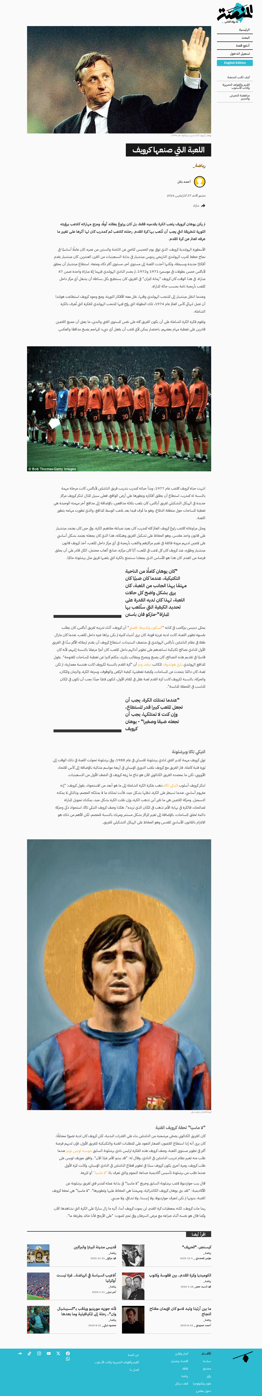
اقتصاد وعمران (179, 1361)
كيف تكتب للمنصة (238, 77)
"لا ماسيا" (100, 1172)
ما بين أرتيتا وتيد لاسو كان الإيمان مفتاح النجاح (185, 1308)
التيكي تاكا (172, 785)
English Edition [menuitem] (235, 63)
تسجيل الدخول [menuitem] (240, 53)
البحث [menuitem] (246, 37)
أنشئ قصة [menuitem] (243, 45)
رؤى (209, 1376)
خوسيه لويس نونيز (79, 1150)
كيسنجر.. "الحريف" (200, 1246)
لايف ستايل (181, 1383)
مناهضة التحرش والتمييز (240, 97)
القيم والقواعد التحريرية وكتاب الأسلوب (236, 86)
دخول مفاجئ (203, 1391)
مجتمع (207, 1368)
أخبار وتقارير (181, 1353)
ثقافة (185, 1368)
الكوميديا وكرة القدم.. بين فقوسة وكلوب (188, 1275)
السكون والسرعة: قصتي (145, 627)
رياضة (200, 165)
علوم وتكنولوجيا (202, 1383)
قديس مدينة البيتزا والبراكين (100, 1246)
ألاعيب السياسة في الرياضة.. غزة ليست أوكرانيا (90, 1275)
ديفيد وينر (144, 664)
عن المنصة (133, 1355)
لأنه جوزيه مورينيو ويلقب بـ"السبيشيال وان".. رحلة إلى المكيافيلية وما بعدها (74, 1308)
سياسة (207, 1361)
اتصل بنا (134, 1369)
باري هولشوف (173, 664)
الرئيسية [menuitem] (244, 29)
